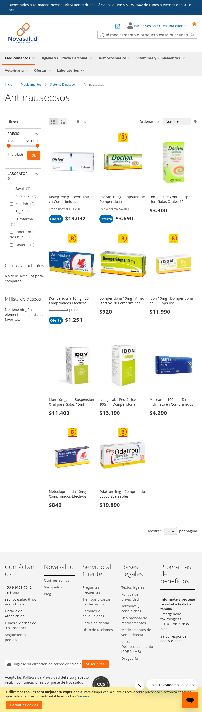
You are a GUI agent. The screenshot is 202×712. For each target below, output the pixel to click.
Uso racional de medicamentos (134, 620)
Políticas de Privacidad (41, 677)
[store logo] (23, 33)
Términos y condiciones (131, 608)
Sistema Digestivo (63, 84)
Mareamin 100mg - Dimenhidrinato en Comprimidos (172, 402)
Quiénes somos (56, 580)
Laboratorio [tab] (18, 176)
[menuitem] (18, 58)
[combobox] (147, 35)
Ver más (83, 696)
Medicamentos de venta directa (136, 632)
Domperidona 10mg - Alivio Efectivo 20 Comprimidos (121, 300)
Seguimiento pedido (15, 637)
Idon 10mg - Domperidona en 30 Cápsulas (171, 300)
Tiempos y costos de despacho (97, 601)
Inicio (9, 84)
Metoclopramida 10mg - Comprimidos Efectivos (68, 493)
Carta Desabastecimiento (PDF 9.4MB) (137, 646)
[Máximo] (37, 146)
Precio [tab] (13, 133)
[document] (101, 699)
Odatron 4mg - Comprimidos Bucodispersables (123, 493)
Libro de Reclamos (98, 629)
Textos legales (132, 587)
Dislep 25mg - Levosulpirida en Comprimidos (72, 199)
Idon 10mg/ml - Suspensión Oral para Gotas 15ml (71, 402)
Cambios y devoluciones (93, 613)
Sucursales (53, 587)
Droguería (129, 658)
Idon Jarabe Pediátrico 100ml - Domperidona (117, 402)
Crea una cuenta (172, 25)
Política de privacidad (130, 597)
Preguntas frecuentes (91, 590)
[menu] (101, 64)
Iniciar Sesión (145, 25)
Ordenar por (149, 121)
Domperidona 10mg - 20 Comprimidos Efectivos (69, 300)
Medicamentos (31, 84)
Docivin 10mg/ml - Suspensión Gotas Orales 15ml (172, 199)
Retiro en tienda (96, 623)
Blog (47, 594)
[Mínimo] (9, 146)
